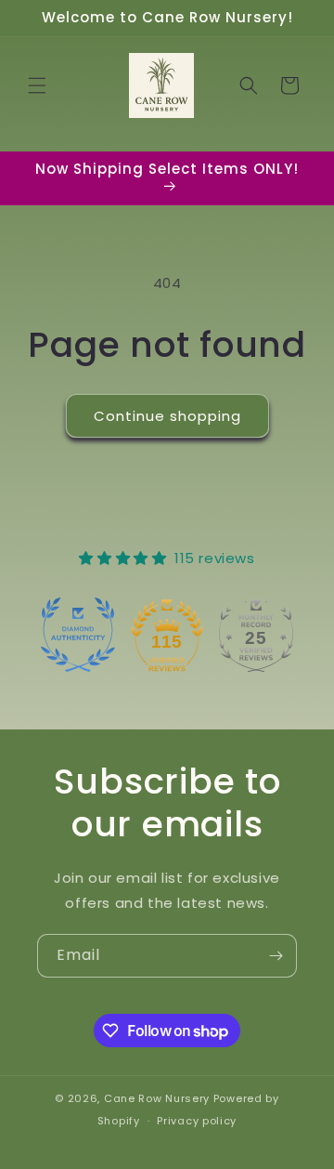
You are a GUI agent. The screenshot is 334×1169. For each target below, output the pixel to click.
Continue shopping (167, 416)
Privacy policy (197, 1120)
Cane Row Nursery (157, 1098)
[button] (37, 85)
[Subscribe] (275, 956)
